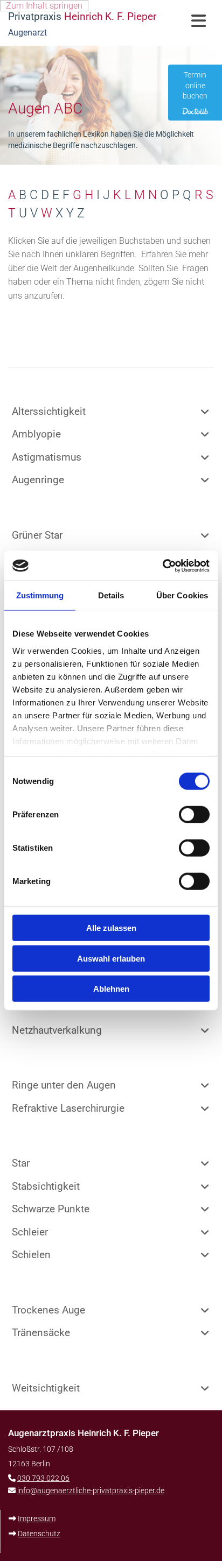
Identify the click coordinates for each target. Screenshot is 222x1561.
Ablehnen (111, 988)
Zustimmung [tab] (40, 595)
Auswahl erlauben (111, 958)
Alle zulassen (111, 928)
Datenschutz (39, 1533)
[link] (205, 411)
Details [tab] (111, 595)
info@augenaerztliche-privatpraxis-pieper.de (90, 1490)
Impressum (37, 1518)
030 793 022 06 (43, 1478)
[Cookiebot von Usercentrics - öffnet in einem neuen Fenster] (162, 566)
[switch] (194, 814)
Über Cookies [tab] (182, 595)
